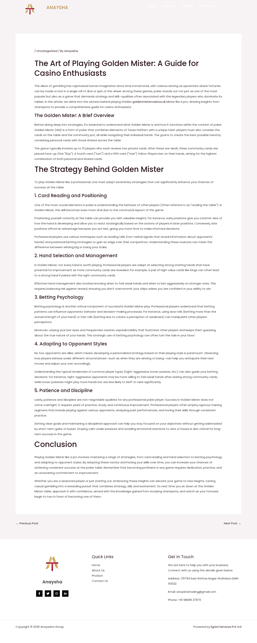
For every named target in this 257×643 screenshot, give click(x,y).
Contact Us (206, 6)
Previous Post (27, 523)
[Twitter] (48, 593)
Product (187, 6)
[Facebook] (39, 593)
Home (151, 6)
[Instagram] (56, 593)
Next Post (232, 523)
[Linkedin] (65, 593)
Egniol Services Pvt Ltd (226, 627)
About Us (168, 6)
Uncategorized (46, 51)
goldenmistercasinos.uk (149, 102)
